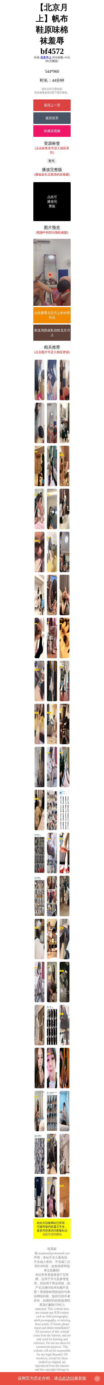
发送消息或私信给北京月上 (52, 332)
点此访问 (66, 1378)
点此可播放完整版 (52, 201)
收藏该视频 (52, 131)
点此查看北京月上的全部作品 (52, 315)
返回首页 (52, 118)
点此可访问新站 (52, 1234)
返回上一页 (52, 105)
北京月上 (45, 57)
